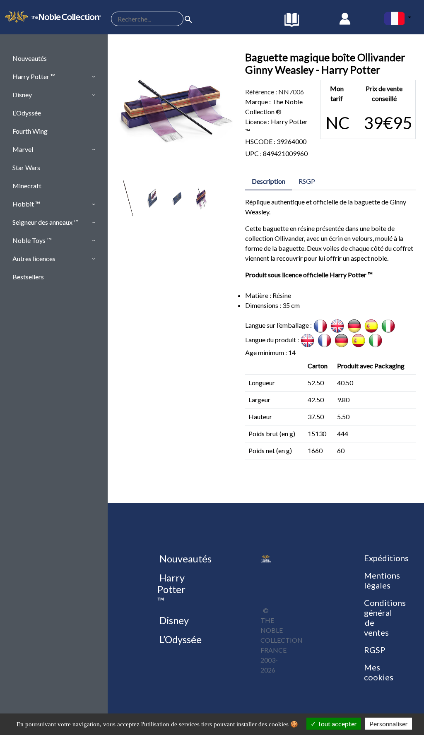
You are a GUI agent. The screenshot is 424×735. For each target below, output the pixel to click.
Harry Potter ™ (171, 589)
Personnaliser (388, 724)
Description (268, 181)
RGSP (374, 650)
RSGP (307, 181)
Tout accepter (336, 724)
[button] (53, 76)
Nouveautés (184, 558)
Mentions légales (382, 580)
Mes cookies (378, 672)
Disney (173, 620)
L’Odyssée (179, 639)
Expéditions (386, 558)
